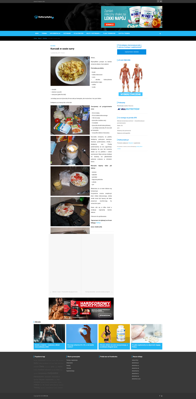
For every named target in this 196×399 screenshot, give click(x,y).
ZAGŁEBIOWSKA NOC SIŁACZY (51, 387)
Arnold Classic (49, 360)
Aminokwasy (41, 360)
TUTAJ (98, 223)
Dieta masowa (47, 366)
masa (57, 370)
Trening (44, 33)
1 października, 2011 (55, 52)
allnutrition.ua (135, 376)
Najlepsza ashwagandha (123, 133)
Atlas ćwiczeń (78, 33)
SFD (118, 128)
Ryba (41, 384)
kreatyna (41, 370)
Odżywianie (67, 33)
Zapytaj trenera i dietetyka (132, 52)
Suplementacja (55, 33)
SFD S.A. (45, 396)
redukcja (36, 385)
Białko (36, 363)
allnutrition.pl (135, 363)
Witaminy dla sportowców (124, 130)
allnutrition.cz (135, 365)
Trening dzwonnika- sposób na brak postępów (97, 292)
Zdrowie (68, 368)
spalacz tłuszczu (128, 106)
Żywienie (60, 387)
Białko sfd (120, 125)
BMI (50, 363)
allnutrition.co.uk (136, 379)
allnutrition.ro (135, 373)
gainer (52, 366)
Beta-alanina (61, 360)
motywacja (42, 373)
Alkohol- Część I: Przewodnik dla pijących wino (65, 292)
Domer (63, 52)
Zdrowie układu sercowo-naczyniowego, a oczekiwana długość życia (114, 346)
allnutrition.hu (135, 371)
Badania (53, 360)
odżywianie (47, 376)
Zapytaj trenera (124, 33)
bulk (56, 363)
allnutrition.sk (135, 368)
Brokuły (52, 363)
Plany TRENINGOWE (109, 33)
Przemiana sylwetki (53, 382)
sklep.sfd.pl (135, 360)
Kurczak (53, 370)
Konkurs (36, 370)
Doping (68, 365)
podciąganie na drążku (45, 382)
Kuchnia (53, 45)
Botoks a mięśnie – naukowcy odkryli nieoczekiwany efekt (47, 346)
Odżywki (130, 143)
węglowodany (42, 387)
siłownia (47, 385)
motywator (52, 373)
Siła (43, 385)
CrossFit (36, 366)
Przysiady (59, 382)
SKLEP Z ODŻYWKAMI (92, 33)
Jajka (56, 366)
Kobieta (60, 366)
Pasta (55, 379)
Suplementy (61, 384)
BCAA (57, 360)
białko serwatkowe (44, 363)
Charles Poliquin (61, 363)
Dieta (41, 366)
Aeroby (35, 360)
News (37, 33)
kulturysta (48, 370)
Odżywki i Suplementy (46, 379)
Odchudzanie (39, 377)
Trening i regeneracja (71, 360)
